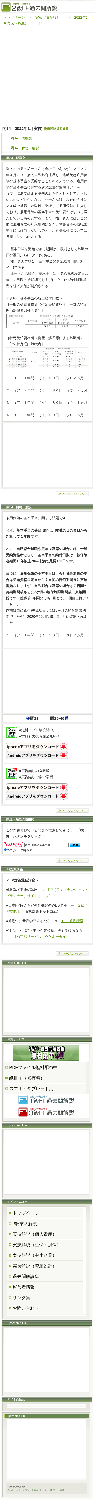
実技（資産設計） (49, 17)
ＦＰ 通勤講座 (72, 921)
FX (9, 1490)
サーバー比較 (45, 1490)
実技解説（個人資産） (35, 1234)
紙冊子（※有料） (27, 1078)
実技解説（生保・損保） (37, 1244)
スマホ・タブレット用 (31, 1088)
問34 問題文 (21, 138)
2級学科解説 (25, 1223)
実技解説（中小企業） (35, 1255)
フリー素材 (58, 1490)
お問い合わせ (26, 1308)
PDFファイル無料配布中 (33, 1067)
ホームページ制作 (20, 1490)
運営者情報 (24, 1287)
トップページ (14, 17)
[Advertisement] (47, 76)
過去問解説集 (26, 1276)
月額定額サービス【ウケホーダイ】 (41, 936)
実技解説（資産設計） (35, 1265)
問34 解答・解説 (24, 148)
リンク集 (21, 1297)
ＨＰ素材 (34, 1490)
